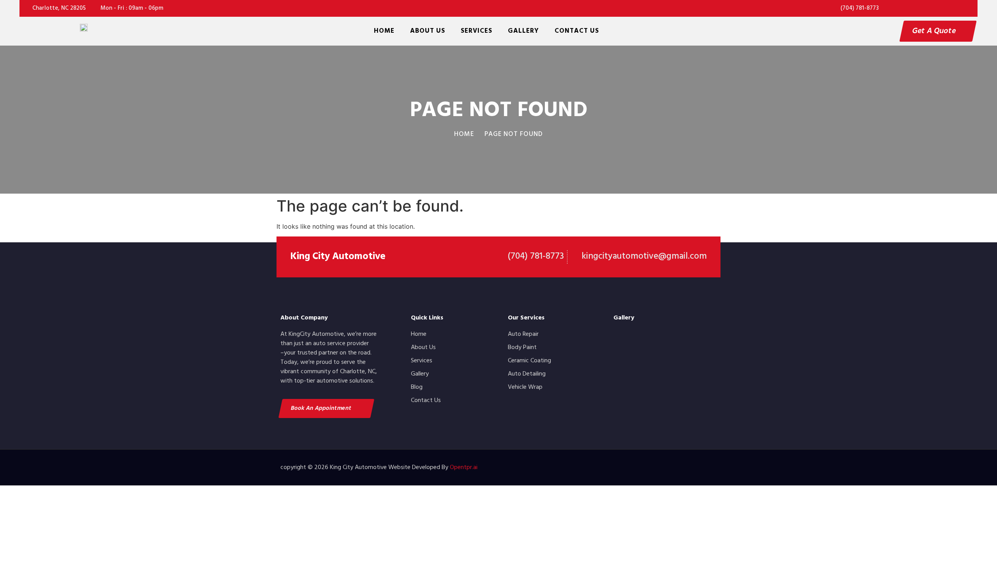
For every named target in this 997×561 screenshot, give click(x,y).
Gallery (523, 31)
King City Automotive (338, 257)
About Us (427, 31)
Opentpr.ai (463, 467)
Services (476, 31)
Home (384, 31)
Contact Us (577, 31)
